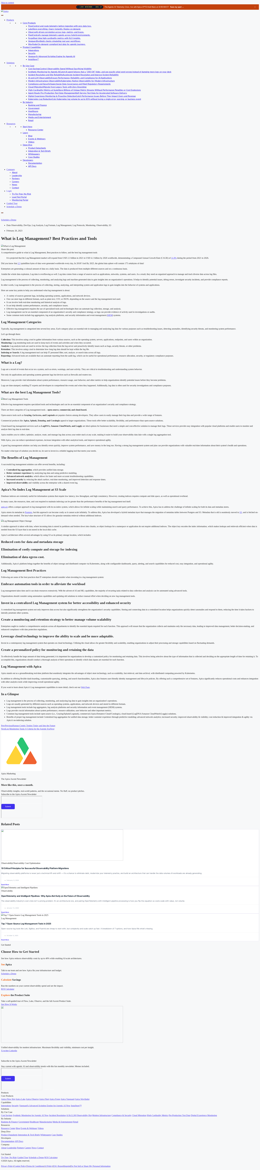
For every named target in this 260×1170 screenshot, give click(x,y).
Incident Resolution (57, 1115)
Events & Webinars (37, 139)
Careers (15, 182)
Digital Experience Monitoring (204, 1115)
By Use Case (28, 66)
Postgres (28, 512)
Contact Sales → (49, 1090)
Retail (30, 121)
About (14, 173)
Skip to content (7, 2)
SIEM (109, 315)
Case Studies (34, 157)
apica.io (4, 507)
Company (10, 169)
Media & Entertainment (63, 1122)
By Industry (28, 102)
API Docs (32, 166)
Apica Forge (54, 1099)
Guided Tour (11, 203)
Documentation (35, 163)
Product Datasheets (37, 148)
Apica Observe (32, 1099)
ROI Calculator (51, 1157)
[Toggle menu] (2, 15)
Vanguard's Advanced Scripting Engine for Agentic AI (51, 57)
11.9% (174, 258)
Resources (10, 124)
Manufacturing (34, 114)
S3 (241, 512)
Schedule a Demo (14, 206)
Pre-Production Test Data (179, 1115)
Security (31, 53)
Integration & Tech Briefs (39, 151)
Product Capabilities (32, 47)
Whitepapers (34, 154)
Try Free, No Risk (9, 1157)
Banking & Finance (9, 1122)
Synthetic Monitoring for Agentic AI (31, 1115)
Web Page (85, 687)
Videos (31, 142)
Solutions (10, 63)
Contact (15, 188)
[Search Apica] (3, 216)
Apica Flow (8, 1099)
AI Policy (48, 1166)
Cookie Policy (20, 1166)
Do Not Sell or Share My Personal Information (90, 1166)
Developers (28, 160)
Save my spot (177, 7)
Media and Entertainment (39, 117)
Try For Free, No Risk (21, 194)
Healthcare (33, 111)
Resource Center (35, 130)
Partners (16, 179)
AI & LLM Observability (79, 1115)
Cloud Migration (139, 1115)
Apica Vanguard (67, 1099)
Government (33, 108)
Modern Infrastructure (101, 1115)
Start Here (27, 127)
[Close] (2, 212)
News (14, 185)
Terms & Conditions (35, 1166)
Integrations (33, 50)
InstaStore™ (33, 59)
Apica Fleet (44, 1099)
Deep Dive (27, 145)
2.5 (19, 263)
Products (10, 20)
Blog (30, 136)
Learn (25, 133)
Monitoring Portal (20, 200)
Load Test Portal (19, 197)
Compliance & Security (121, 1115)
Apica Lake (20, 1099)
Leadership (17, 176)
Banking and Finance (37, 105)
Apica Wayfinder (82, 1099)
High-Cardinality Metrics (157, 1115)
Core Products (29, 23)
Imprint (67, 1166)
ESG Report (58, 1166)
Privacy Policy (7, 1166)
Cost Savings (6, 1115)
